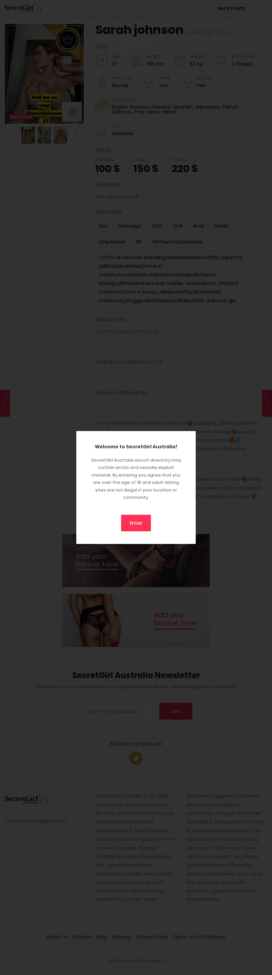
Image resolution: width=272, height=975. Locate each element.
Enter (136, 523)
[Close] (189, 437)
